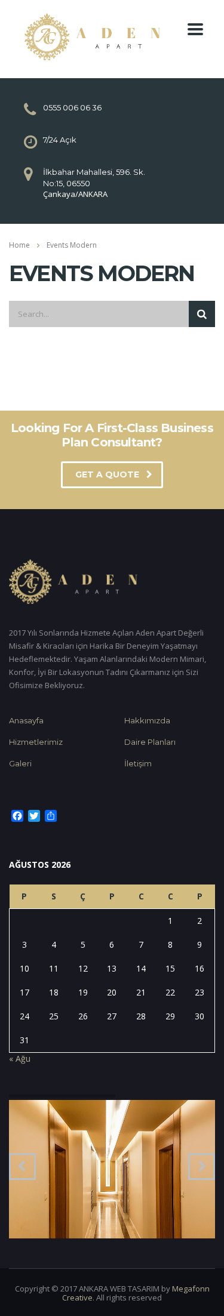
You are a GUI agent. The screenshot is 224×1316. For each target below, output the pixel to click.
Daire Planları (150, 742)
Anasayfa (26, 720)
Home (19, 245)
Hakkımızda (147, 720)
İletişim (138, 763)
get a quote (107, 474)
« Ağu (19, 1058)
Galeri (20, 763)
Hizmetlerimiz (36, 742)
